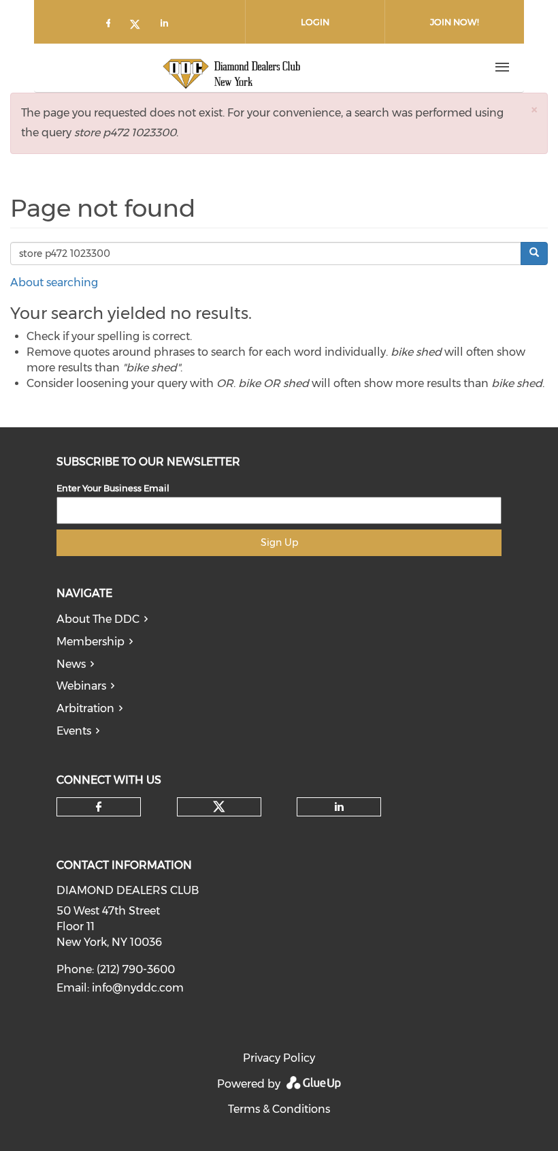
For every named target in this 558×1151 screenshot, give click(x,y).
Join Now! (454, 21)
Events (73, 730)
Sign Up (279, 542)
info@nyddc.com (138, 987)
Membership (90, 641)
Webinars (81, 685)
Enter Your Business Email (112, 487)
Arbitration (85, 708)
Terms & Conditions (279, 1109)
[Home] (232, 67)
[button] (534, 109)
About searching (54, 282)
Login (315, 21)
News (71, 664)
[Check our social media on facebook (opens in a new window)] (111, 25)
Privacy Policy (279, 1058)
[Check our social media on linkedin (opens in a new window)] (168, 25)
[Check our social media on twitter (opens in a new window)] (139, 25)
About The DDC (98, 619)
